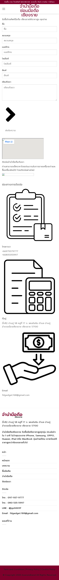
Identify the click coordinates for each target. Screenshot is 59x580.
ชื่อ (3, 23)
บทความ (6, 465)
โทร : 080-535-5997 (13, 502)
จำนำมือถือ (7, 476)
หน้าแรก (6, 460)
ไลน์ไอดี (5, 58)
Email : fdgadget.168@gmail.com (20, 513)
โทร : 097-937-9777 (13, 497)
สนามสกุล (6, 35)
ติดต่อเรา (6, 481)
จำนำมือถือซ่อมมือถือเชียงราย (29, 10)
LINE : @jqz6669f (11, 508)
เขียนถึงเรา (6, 81)
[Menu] (3, 8)
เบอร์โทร (5, 47)
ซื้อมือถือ (6, 471)
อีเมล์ (4, 70)
